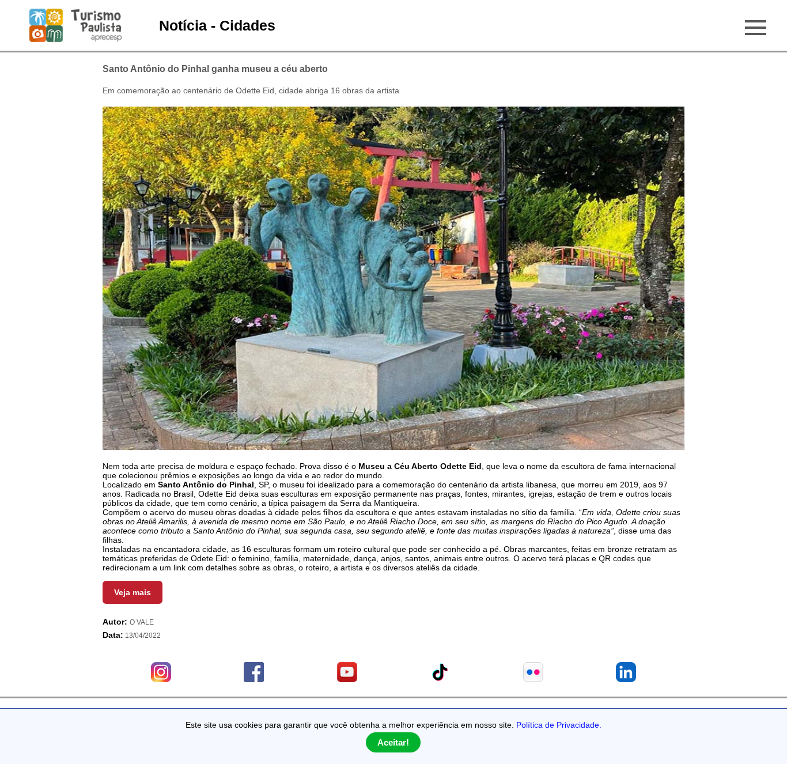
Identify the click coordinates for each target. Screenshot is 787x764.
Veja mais (132, 592)
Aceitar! (393, 742)
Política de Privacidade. (558, 724)
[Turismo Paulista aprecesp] (75, 37)
